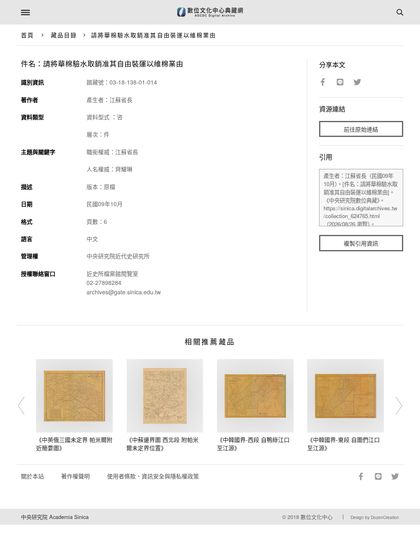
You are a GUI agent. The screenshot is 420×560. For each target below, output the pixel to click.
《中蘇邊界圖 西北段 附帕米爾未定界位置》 (162, 443)
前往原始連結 (361, 129)
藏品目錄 (64, 35)
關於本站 (32, 476)
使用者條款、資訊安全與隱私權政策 (153, 476)
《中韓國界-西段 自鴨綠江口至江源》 (253, 443)
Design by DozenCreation (375, 517)
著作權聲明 (75, 476)
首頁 (27, 35)
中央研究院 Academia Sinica (55, 517)
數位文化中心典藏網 (210, 12)
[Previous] (26, 406)
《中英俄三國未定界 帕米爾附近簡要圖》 (74, 443)
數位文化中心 (317, 517)
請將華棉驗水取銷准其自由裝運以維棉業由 (154, 35)
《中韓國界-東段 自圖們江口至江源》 (343, 443)
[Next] (393, 406)
